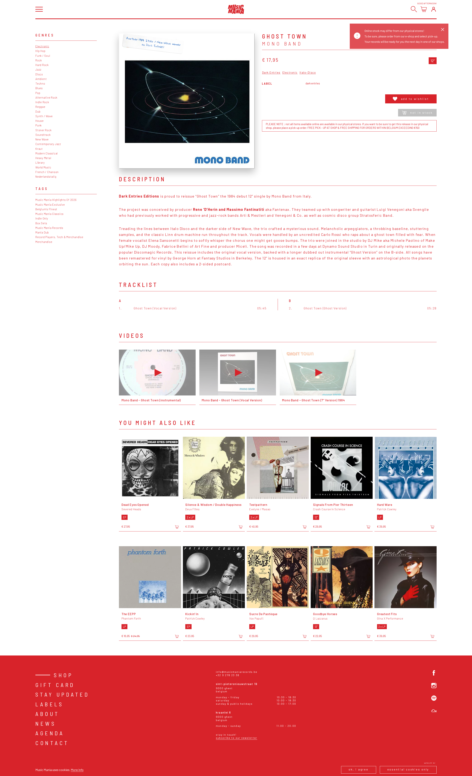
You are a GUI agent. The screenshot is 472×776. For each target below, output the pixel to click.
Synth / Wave (44, 116)
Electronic (42, 46)
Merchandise (43, 241)
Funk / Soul (42, 55)
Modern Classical (46, 153)
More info (77, 770)
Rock (38, 60)
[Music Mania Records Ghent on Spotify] (434, 698)
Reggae (40, 106)
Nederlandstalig (45, 176)
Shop (63, 675)
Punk (38, 125)
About (47, 713)
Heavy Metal (43, 158)
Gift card (55, 684)
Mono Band (282, 43)
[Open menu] (39, 9)
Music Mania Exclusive (50, 204)
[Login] (434, 9)
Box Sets (41, 223)
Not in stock (421, 112)
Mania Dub (42, 232)
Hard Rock (42, 65)
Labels (49, 704)
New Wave (42, 139)
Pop (37, 93)
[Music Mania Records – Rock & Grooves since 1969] (236, 9)
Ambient (41, 79)
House (39, 120)
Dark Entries (271, 72)
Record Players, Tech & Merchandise (59, 237)
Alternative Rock (46, 97)
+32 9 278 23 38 (227, 675)
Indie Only (41, 218)
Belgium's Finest (46, 209)
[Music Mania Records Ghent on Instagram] (434, 685)
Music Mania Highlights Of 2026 (56, 199)
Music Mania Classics (49, 213)
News (45, 723)
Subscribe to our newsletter (236, 737)
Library (40, 162)
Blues (39, 88)
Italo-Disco (307, 72)
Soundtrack (43, 134)
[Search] (414, 9)
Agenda (49, 733)
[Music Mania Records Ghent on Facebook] (434, 673)
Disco (39, 74)
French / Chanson (47, 172)
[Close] (442, 29)
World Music (43, 167)
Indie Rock (42, 102)
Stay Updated (62, 694)
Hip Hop (40, 51)
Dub (37, 111)
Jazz (38, 69)
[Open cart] (424, 9)
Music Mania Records (49, 227)
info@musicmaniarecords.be (236, 671)
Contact (52, 743)
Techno (40, 83)
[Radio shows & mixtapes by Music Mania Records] (434, 711)
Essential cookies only (408, 769)
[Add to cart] (177, 527)
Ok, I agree (358, 769)
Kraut (39, 148)
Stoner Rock (43, 130)
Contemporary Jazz (48, 144)
